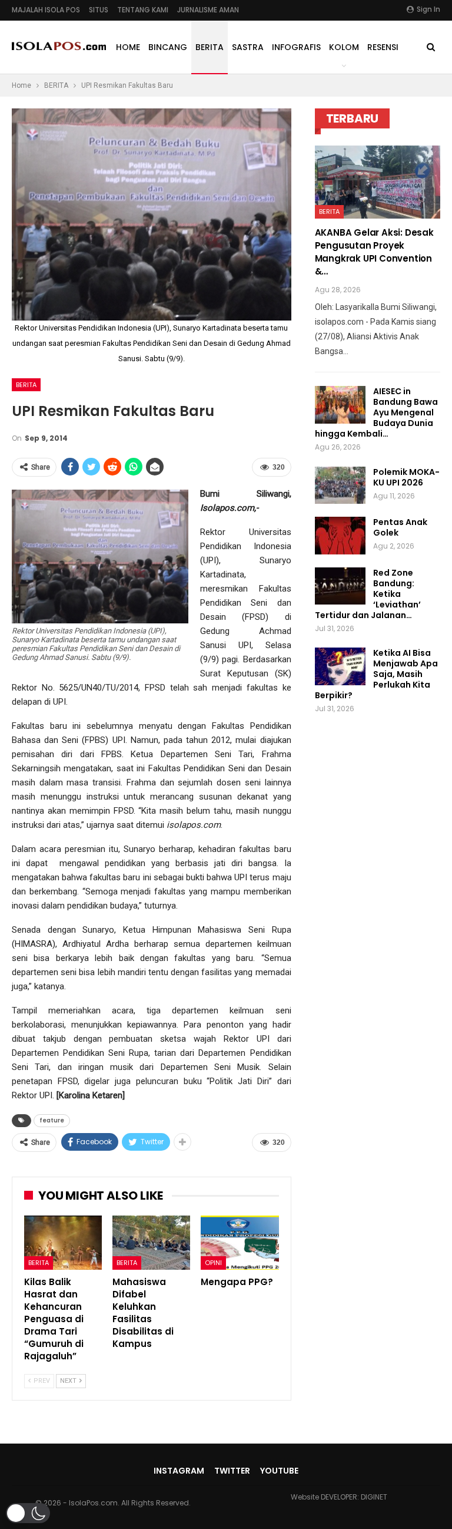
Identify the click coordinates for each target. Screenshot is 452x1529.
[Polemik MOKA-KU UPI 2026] (340, 485)
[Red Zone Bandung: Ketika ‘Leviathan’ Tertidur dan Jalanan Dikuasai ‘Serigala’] (340, 586)
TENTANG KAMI (142, 10)
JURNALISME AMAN (208, 10)
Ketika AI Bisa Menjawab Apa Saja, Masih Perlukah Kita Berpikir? (376, 674)
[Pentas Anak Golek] (340, 535)
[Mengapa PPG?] (239, 1243)
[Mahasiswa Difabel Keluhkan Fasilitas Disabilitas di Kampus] (151, 1243)
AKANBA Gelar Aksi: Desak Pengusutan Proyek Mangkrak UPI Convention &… (374, 252)
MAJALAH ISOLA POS (46, 10)
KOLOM (344, 47)
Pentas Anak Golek (400, 527)
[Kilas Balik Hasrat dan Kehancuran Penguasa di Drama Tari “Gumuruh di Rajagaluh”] (63, 1243)
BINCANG (167, 47)
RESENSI (382, 47)
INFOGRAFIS (296, 47)
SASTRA (248, 47)
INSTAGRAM (179, 1471)
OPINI (213, 1262)
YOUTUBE (279, 1471)
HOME (128, 47)
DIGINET (374, 1497)
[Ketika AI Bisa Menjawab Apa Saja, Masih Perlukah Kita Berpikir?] (340, 666)
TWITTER (232, 1471)
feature (51, 1120)
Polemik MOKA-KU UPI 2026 (406, 477)
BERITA (209, 47)
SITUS (98, 10)
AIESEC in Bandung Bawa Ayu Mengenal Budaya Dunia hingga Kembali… (376, 412)
